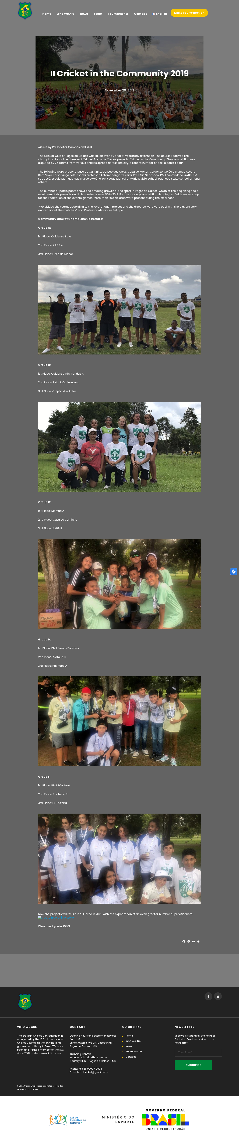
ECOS (35, 1089)
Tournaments (134, 1051)
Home (129, 1036)
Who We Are (133, 1041)
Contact (131, 1057)
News (129, 1046)
